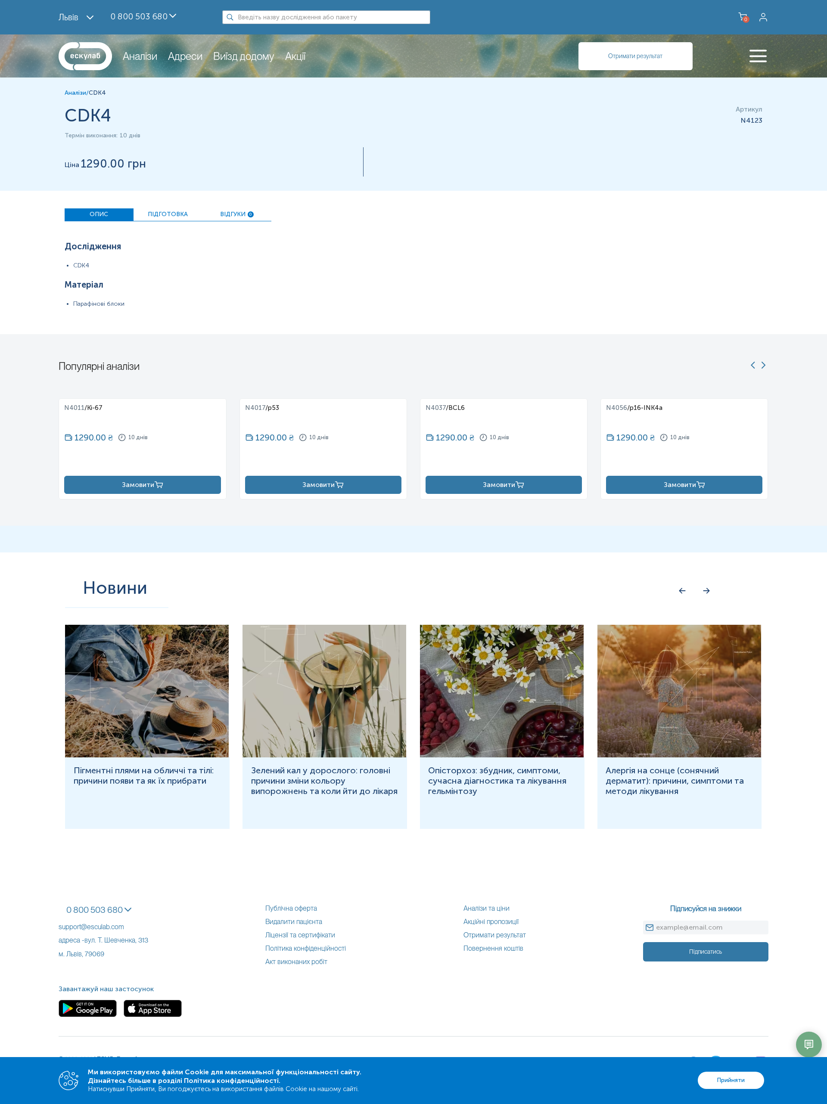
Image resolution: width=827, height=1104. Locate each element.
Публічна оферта (291, 908)
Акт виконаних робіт (296, 962)
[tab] (99, 214)
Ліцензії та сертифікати (300, 935)
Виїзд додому (243, 56)
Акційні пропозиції (491, 922)
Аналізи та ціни (486, 908)
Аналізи (140, 56)
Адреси (185, 56)
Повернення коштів (493, 948)
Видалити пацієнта (293, 922)
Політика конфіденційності (305, 948)
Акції (295, 56)
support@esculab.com (91, 927)
